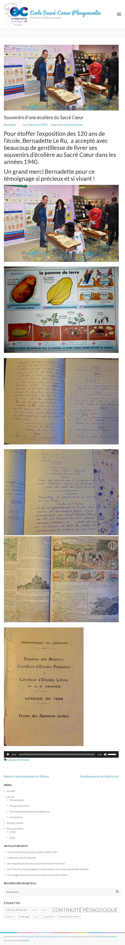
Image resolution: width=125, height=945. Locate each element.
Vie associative (15, 828)
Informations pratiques (70, 124)
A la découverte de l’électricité (99, 776)
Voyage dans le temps (68, 916)
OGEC (13, 831)
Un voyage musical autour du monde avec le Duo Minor (37, 874)
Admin (12, 124)
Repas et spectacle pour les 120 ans (26, 776)
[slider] (112, 754)
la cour (36, 917)
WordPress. (23, 940)
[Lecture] (8, 754)
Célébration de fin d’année (21, 857)
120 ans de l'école (18, 759)
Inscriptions (16, 817)
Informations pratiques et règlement (29, 811)
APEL (12, 837)
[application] (61, 754)
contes (44, 910)
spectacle (49, 916)
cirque (34, 910)
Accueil (11, 791)
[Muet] (105, 754)
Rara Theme (111, 936)
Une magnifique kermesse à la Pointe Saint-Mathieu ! (36, 863)
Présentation (16, 800)
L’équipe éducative (19, 805)
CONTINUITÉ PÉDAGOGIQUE (85, 909)
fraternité (10, 917)
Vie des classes (15, 822)
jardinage (24, 916)
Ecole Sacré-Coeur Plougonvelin (65, 12)
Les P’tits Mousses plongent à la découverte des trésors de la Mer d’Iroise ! (48, 869)
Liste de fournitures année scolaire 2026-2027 (32, 851)
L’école (10, 796)
